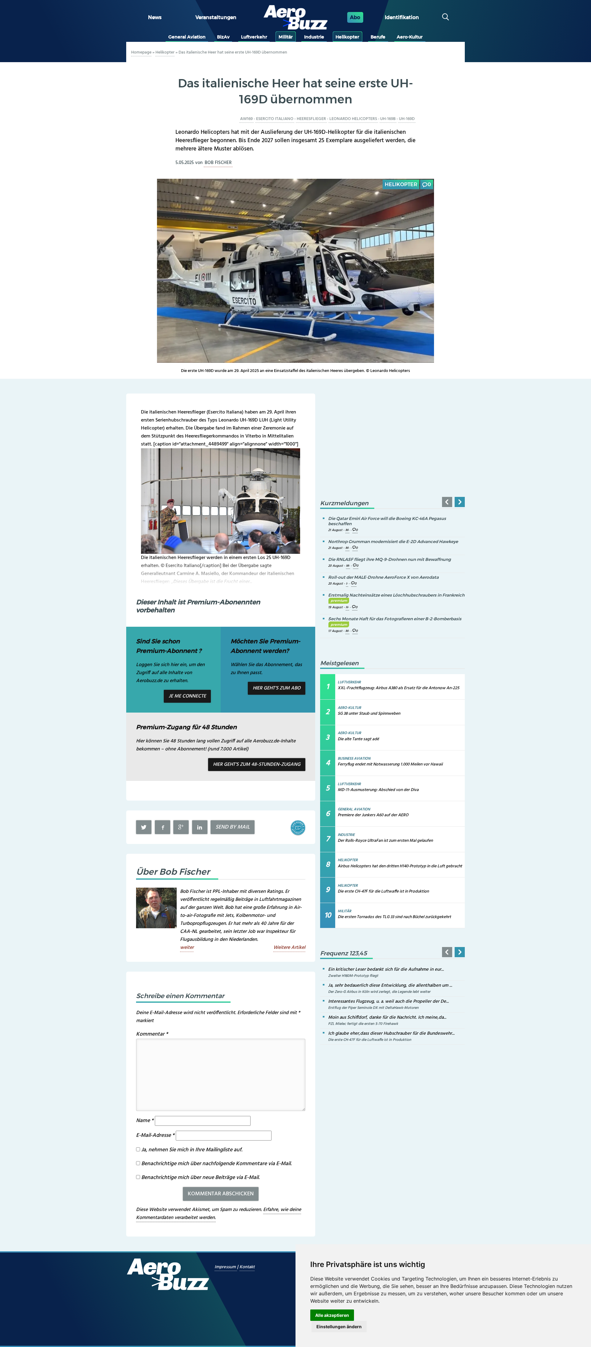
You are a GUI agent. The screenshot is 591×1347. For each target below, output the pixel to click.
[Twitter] (143, 827)
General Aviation (187, 37)
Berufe (378, 37)
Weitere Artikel (289, 948)
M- (347, 530)
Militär (286, 37)
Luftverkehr (254, 37)
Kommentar (152, 1034)
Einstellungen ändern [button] (339, 1326)
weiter (187, 948)
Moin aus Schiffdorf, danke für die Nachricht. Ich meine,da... (387, 1017)
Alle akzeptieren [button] (332, 1315)
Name (145, 1120)
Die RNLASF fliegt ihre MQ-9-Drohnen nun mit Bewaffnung (389, 559)
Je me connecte (187, 696)
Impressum (226, 1267)
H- (347, 607)
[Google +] (181, 827)
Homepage (141, 52)
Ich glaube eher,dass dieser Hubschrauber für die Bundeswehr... (391, 1033)
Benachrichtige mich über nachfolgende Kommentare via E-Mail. (216, 1163)
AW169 (246, 118)
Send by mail (232, 827)
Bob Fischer (218, 162)
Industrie (314, 37)
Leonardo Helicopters (353, 118)
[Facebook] (162, 827)
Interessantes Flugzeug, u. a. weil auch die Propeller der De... (388, 1001)
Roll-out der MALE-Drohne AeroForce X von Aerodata (383, 577)
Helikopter (347, 37)
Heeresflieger (311, 118)
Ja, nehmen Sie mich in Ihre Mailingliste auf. (191, 1149)
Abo (355, 17)
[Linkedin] (199, 827)
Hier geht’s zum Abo (276, 688)
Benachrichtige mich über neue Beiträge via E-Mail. (200, 1177)
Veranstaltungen (215, 17)
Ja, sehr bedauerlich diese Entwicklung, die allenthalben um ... (390, 985)
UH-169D (407, 118)
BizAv (223, 37)
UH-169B (388, 118)
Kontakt (247, 1267)
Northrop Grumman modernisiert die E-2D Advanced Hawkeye (393, 541)
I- (347, 583)
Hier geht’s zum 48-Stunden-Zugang (256, 765)
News (155, 17)
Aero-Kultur (410, 37)
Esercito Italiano (274, 118)
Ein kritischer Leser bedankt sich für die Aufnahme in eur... (386, 969)
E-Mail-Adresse (155, 1135)
